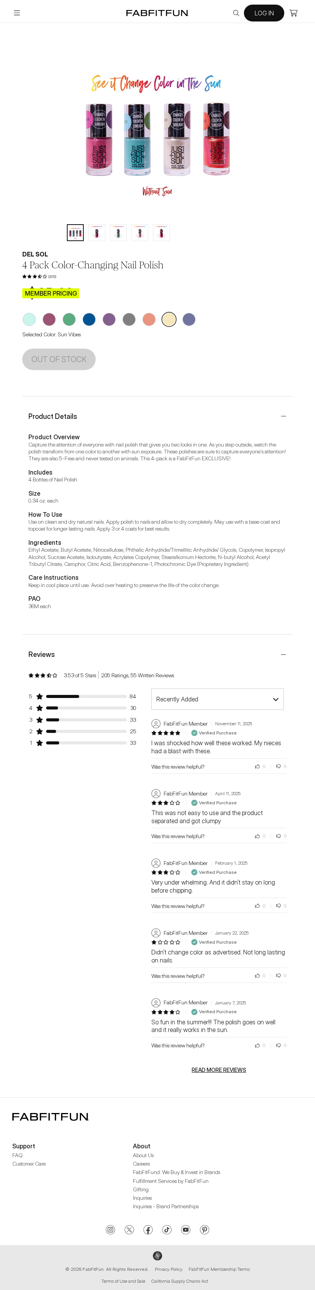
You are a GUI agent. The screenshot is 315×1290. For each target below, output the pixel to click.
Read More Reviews (219, 1070)
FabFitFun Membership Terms (219, 1269)
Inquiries (142, 1197)
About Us (143, 1155)
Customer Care (29, 1163)
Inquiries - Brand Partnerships (166, 1206)
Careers (141, 1163)
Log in (264, 13)
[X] (129, 1230)
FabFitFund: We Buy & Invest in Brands (176, 1172)
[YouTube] (186, 1230)
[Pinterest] (204, 1230)
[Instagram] (110, 1230)
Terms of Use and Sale (123, 1281)
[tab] (75, 232)
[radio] (29, 319)
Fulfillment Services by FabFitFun (171, 1181)
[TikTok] (167, 1230)
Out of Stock (59, 359)
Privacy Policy (168, 1269)
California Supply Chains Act (179, 1281)
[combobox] (217, 699)
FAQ (17, 1155)
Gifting (141, 1189)
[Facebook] (148, 1230)
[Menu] (17, 13)
